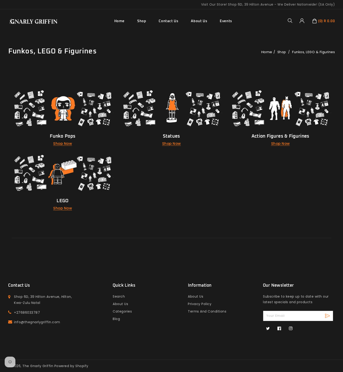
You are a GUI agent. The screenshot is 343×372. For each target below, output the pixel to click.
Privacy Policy (199, 304)
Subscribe (328, 316)
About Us (120, 304)
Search (119, 296)
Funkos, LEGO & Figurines (313, 52)
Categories (122, 311)
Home (266, 51)
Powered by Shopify (71, 366)
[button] (291, 20)
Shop (141, 21)
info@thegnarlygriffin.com (37, 322)
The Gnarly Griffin (37, 366)
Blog (116, 318)
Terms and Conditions (207, 311)
